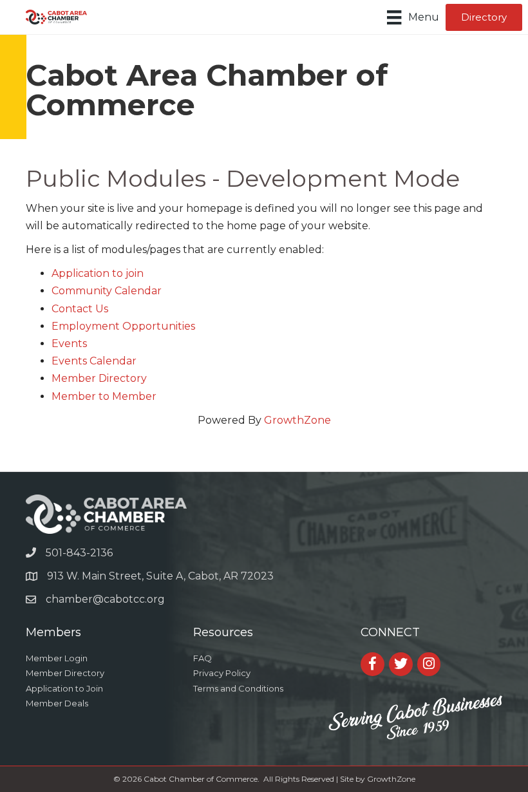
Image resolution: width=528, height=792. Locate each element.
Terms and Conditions (238, 688)
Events (69, 343)
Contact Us (80, 309)
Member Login (57, 658)
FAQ (202, 658)
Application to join (98, 273)
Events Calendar (94, 361)
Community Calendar (107, 291)
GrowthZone (297, 420)
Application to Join (64, 688)
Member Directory (99, 378)
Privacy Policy (221, 673)
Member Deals (57, 703)
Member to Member (104, 396)
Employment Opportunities (123, 326)
